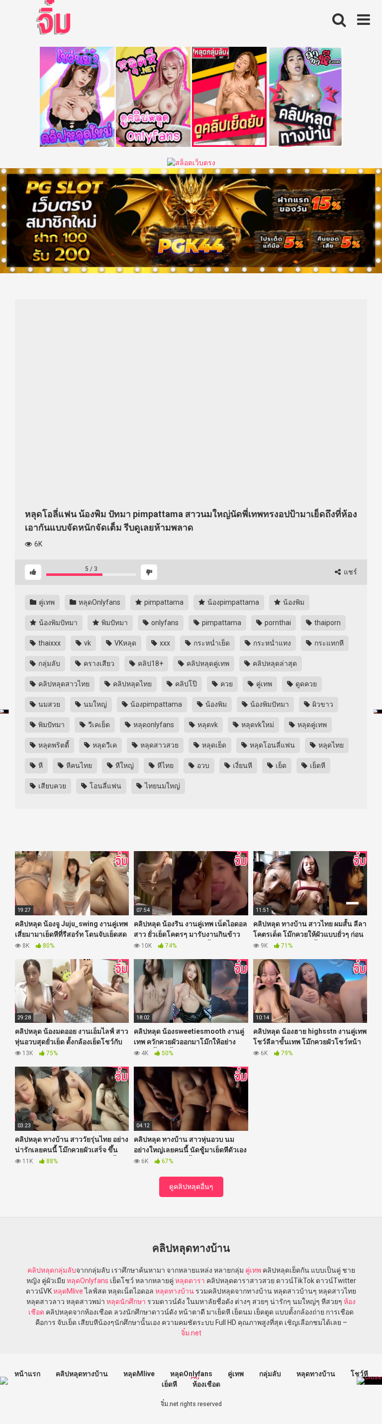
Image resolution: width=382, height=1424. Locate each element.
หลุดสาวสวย (159, 745)
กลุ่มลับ (48, 663)
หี (40, 765)
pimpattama (163, 602)
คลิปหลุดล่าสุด (274, 663)
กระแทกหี (328, 643)
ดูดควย (305, 684)
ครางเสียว (98, 663)
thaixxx (49, 643)
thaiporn (327, 623)
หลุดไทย (330, 745)
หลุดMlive (68, 1291)
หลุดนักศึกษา (126, 1302)
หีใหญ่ (124, 765)
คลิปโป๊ (185, 684)
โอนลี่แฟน (104, 786)
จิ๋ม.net (191, 1333)
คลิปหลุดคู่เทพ (207, 663)
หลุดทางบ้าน (174, 1291)
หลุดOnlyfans (98, 602)
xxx (164, 643)
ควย (226, 684)
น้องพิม (293, 602)
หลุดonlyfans (153, 725)
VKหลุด (124, 643)
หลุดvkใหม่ (257, 725)
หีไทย (165, 765)
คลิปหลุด (40, 1270)
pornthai (277, 623)
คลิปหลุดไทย (131, 684)
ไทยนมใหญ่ (161, 786)
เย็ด (280, 765)
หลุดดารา (190, 1281)
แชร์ (349, 572)
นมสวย (48, 704)
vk (87, 643)
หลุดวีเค (104, 745)
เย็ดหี (316, 765)
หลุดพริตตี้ (53, 745)
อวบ (202, 765)
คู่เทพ (46, 602)
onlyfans (164, 623)
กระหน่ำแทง (271, 643)
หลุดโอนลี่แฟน (271, 745)
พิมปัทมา (114, 623)
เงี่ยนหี (241, 765)
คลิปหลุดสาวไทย (63, 684)
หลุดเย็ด (213, 745)
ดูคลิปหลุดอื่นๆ (191, 1187)
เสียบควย (51, 786)
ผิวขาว (322, 704)
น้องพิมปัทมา (57, 623)
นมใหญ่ (94, 704)
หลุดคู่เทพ (311, 725)
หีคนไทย (78, 765)
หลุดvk (207, 725)
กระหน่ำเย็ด (211, 643)
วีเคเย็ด (98, 725)
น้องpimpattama (232, 602)
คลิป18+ (149, 663)
